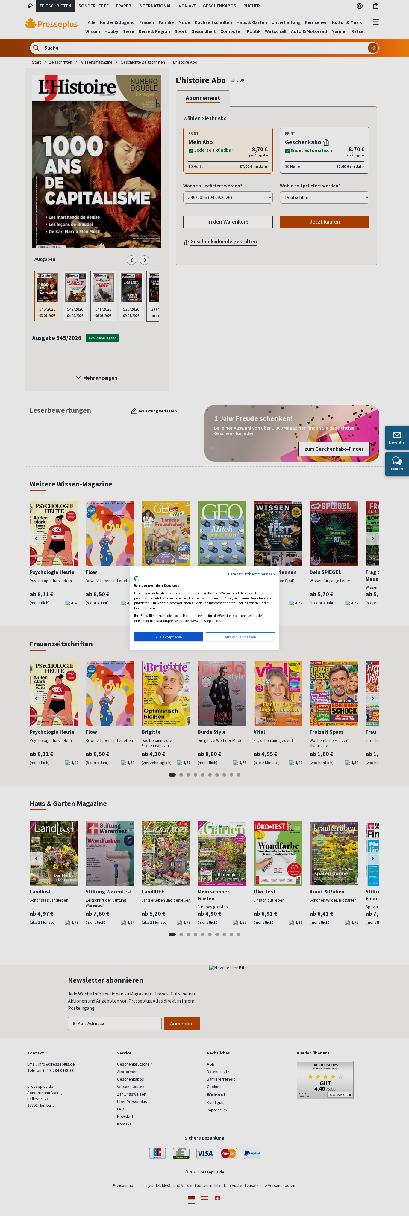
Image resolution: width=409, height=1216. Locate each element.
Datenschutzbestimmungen (251, 574)
